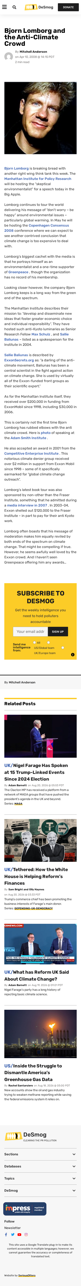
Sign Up (58, 631)
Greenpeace (18, 272)
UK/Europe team (45, 653)
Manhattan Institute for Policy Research (37, 179)
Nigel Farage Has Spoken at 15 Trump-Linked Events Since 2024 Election (36, 772)
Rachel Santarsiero (20, 1085)
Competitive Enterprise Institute (31, 453)
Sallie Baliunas (16, 355)
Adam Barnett (17, 785)
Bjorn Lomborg (16, 168)
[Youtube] (19, 1234)
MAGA (18, 803)
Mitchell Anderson (33, 52)
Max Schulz (41, 334)
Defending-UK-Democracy (33, 908)
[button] (40, 1154)
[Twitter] (12, 1234)
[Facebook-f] (6, 1234)
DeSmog (45, 7)
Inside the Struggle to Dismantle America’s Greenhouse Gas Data (33, 1072)
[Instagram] (26, 1234)
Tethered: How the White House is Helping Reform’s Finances (36, 876)
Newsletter (12, 1228)
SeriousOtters (26, 1275)
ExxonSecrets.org (19, 360)
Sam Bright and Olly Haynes (26, 889)
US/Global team (44, 647)
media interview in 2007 (27, 505)
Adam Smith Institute (28, 438)
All (38, 642)
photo (46, 433)
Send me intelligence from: (21, 647)
